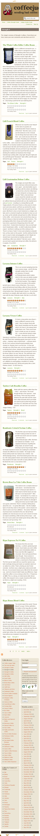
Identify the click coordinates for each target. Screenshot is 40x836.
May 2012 (26, 800)
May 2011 (26, 827)
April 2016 (26, 721)
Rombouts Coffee (9, 736)
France (13, 161)
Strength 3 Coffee (9, 667)
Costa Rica (7, 781)
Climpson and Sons (9, 689)
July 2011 (26, 823)
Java (5, 800)
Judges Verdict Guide (26, 22)
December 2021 (28, 709)
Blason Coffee (8, 680)
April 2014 (26, 760)
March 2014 (27, 763)
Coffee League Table (9, 663)
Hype (9, 582)
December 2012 (28, 792)
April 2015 (26, 738)
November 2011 (28, 814)
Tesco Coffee (7, 753)
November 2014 (28, 747)
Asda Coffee (7, 678)
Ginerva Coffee (8, 702)
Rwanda (6, 815)
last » (28, 651)
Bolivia (6, 774)
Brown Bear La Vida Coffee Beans (17, 482)
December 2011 (28, 812)
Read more (21, 113)
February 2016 (28, 725)
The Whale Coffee (12, 103)
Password (25, 667)
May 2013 (26, 783)
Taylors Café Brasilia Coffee (15, 385)
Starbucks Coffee (9, 746)
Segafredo (7, 744)
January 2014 (27, 767)
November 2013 (28, 772)
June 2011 (26, 825)
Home (3, 22)
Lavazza (9, 298)
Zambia (6, 826)
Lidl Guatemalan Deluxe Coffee (16, 179)
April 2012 (26, 803)
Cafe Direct (7, 684)
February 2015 (28, 743)
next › (23, 651)
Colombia (6, 778)
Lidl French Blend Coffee (13, 121)
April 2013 (26, 785)
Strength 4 (23, 103)
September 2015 (28, 729)
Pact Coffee (7, 727)
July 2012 (26, 796)
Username (25, 663)
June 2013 (26, 780)
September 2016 (28, 716)
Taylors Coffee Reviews (10, 751)
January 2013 (27, 789)
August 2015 (27, 732)
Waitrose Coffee (8, 757)
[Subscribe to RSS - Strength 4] (2, 655)
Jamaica (6, 798)
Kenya (6, 802)
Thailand (6, 822)
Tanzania (6, 819)
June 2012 (26, 798)
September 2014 (28, 749)
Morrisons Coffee (9, 723)
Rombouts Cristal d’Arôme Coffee (17, 428)
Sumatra (6, 817)
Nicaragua (7, 804)
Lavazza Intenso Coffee (12, 263)
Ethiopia (6, 787)
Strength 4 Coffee (9, 669)
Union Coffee (7, 755)
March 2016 (27, 723)
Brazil (23, 410)
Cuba (5, 783)
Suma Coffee (7, 748)
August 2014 (27, 752)
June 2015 (26, 734)
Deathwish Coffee (9, 691)
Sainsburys (7, 738)
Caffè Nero (7, 687)
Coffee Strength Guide (13, 22)
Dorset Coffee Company (10, 693)
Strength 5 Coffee (9, 672)
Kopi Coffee (7, 715)
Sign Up (36, 24)
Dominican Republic (9, 785)
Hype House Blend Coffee (13, 600)
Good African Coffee (9, 704)
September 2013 (28, 776)
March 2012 (27, 805)
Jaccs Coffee (7, 712)
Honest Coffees (8, 708)
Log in (26, 113)
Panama (6, 807)
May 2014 (26, 758)
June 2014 (26, 756)
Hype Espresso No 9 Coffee (14, 540)
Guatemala (7, 789)
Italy (23, 298)
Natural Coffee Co (9, 725)
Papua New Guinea (9, 809)
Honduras (7, 794)
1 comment (21, 307)
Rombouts (10, 464)
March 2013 (27, 787)
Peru (5, 811)
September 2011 (28, 818)
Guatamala (14, 246)
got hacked (8, 203)
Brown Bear (10, 522)
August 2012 (27, 794)
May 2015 (26, 736)
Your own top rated (9, 665)
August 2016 (27, 718)
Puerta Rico (7, 813)
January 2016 (27, 727)
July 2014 (26, 754)
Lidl (8, 161)
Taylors (9, 410)
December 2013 (28, 769)
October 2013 (27, 774)
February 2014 (28, 765)
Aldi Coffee (7, 676)
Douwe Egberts (8, 695)
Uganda (6, 824)
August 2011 (27, 820)
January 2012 (27, 809)
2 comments (21, 255)
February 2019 (28, 714)
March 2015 (27, 740)
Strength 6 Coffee (9, 674)
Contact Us (29, 24)
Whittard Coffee (8, 759)
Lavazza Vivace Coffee (12, 315)
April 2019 (26, 712)
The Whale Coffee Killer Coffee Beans (19, 44)
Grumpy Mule (8, 706)
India (5, 796)
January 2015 (27, 745)
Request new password (30, 671)
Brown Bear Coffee (9, 682)
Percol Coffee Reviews (10, 734)
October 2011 (27, 816)
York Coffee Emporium (10, 761)
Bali (5, 772)
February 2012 (28, 807)
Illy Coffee (7, 710)
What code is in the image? (27, 691)
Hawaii (6, 791)
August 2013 (27, 778)
